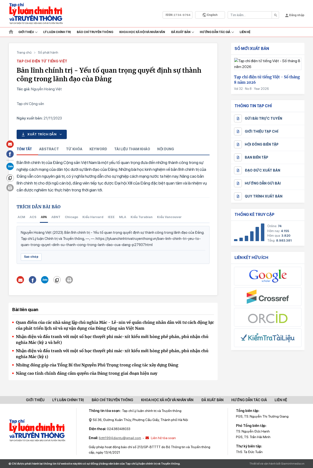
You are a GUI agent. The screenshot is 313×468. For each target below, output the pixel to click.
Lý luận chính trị (57, 32)
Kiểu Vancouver (169, 217)
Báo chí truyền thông (112, 400)
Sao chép (31, 256)
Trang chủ (24, 52)
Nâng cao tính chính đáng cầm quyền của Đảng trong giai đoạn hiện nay (86, 373)
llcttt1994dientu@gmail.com (120, 438)
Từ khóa (74, 149)
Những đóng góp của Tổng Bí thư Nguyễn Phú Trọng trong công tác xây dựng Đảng (97, 365)
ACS (33, 217)
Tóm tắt (24, 149)
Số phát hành (48, 52)
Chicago (71, 217)
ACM (21, 217)
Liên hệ (245, 32)
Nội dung (165, 149)
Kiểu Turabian (142, 217)
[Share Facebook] (33, 279)
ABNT (55, 217)
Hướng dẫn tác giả (215, 32)
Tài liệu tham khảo (132, 149)
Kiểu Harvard (92, 217)
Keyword (98, 149)
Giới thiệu (26, 32)
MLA (122, 217)
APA (44, 217)
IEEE (111, 217)
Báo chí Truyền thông (95, 32)
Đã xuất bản (180, 32)
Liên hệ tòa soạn (163, 438)
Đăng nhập (296, 15)
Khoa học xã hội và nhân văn (142, 32)
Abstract (49, 149)
